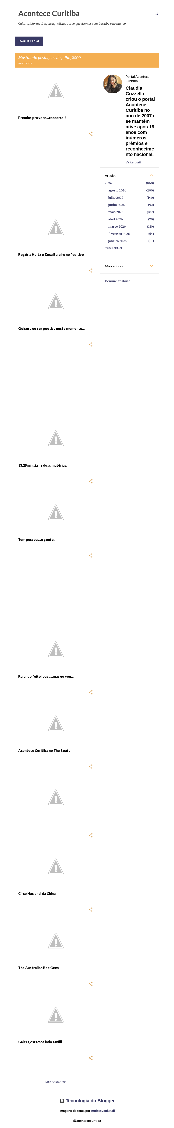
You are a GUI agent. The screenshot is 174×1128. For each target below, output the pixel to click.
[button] (90, 134)
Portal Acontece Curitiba (137, 78)
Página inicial (29, 41)
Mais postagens (55, 1082)
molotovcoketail (103, 1110)
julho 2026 (115, 198)
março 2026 (117, 226)
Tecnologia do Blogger (90, 1100)
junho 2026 (116, 205)
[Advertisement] (54, 175)
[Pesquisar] (156, 14)
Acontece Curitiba (49, 13)
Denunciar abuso (117, 281)
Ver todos (25, 63)
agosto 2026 (117, 190)
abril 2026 (115, 219)
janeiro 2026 (117, 241)
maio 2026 (115, 212)
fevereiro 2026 (119, 234)
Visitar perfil (133, 162)
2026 (108, 183)
